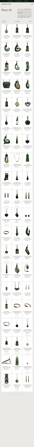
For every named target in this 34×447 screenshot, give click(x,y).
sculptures (28, 17)
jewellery (18, 17)
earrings (22, 17)
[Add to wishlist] (10, 25)
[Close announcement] (32, 1)
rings (24, 17)
